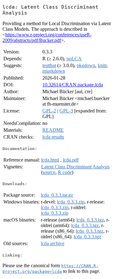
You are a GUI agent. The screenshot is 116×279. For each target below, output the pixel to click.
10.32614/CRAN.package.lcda (72, 84)
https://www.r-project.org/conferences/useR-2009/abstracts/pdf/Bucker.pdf (47, 37)
